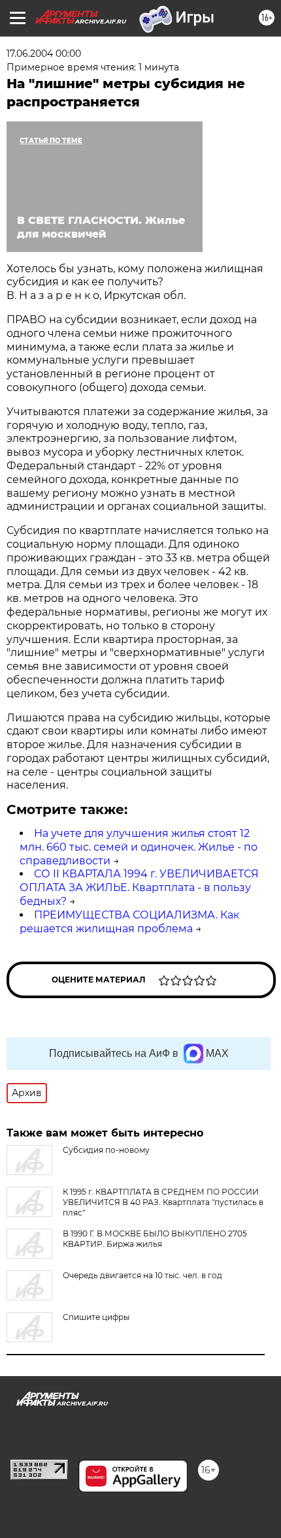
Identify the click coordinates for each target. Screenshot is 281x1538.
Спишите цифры (96, 1317)
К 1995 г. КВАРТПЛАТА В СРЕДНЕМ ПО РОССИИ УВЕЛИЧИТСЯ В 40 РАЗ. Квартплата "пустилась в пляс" (163, 1202)
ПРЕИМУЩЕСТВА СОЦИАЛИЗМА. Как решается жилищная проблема (129, 922)
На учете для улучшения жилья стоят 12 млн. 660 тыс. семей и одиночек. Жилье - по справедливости (138, 847)
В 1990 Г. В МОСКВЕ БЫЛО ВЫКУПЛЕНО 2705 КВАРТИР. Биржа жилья (155, 1239)
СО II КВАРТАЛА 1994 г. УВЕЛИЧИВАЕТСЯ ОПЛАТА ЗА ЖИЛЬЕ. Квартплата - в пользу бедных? (139, 887)
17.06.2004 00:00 (44, 53)
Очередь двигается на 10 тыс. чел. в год (142, 1275)
